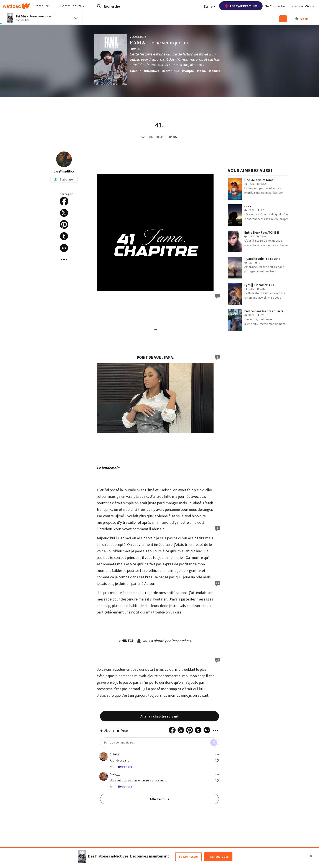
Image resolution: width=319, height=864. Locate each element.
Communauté (71, 6)
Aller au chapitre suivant (159, 716)
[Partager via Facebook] (64, 201)
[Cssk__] (103, 776)
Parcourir (42, 6)
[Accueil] (16, 6)
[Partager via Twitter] (64, 212)
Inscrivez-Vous (218, 856)
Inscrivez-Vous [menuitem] (302, 6)
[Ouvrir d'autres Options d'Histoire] (64, 259)
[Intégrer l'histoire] (64, 248)
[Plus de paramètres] (217, 754)
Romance (135, 48)
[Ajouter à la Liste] (283, 18)
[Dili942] (103, 756)
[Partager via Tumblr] (64, 236)
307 (175, 137)
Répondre (125, 766)
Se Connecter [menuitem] (275, 6)
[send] (213, 742)
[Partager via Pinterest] (64, 224)
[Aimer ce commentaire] (217, 760)
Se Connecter (188, 856)
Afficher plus (159, 799)
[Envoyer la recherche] (99, 6)
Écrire (208, 6)
